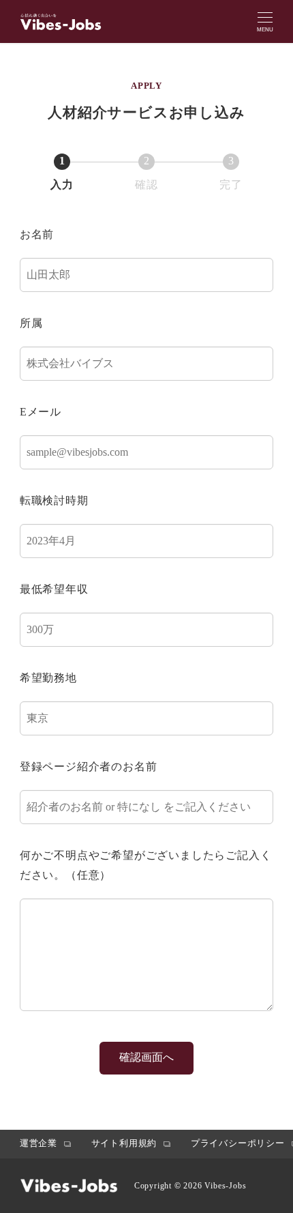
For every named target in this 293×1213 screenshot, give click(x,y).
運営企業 (38, 1143)
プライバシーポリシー (238, 1143)
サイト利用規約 (124, 1143)
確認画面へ (146, 1057)
